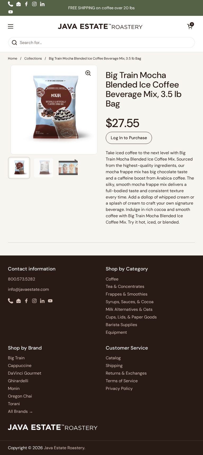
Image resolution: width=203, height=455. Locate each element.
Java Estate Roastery (64, 448)
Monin (14, 388)
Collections (33, 58)
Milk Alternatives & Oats (129, 309)
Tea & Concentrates (125, 286)
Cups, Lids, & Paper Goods (131, 317)
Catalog (113, 358)
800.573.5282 (21, 279)
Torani (14, 403)
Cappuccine (19, 365)
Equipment (116, 332)
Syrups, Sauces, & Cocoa (130, 301)
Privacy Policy (119, 388)
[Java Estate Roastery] (100, 26)
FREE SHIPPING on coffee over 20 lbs (101, 8)
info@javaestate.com (28, 289)
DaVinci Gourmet (24, 373)
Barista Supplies (121, 324)
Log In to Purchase (129, 138)
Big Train (16, 358)
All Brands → (20, 411)
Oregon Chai (20, 396)
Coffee (112, 279)
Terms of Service (122, 381)
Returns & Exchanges (126, 373)
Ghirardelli (18, 381)
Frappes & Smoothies (126, 294)
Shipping (114, 365)
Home (12, 58)
